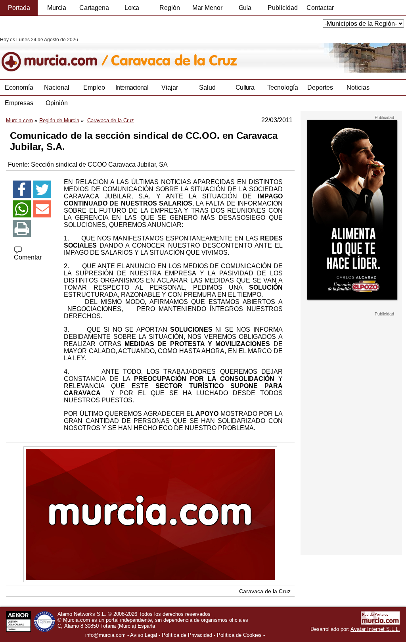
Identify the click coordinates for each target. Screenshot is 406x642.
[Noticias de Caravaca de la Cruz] (193, 55)
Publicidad (283, 7)
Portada (19, 7)
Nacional (56, 87)
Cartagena (94, 7)
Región (169, 7)
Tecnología (282, 87)
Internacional (131, 87)
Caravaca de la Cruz (265, 591)
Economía (19, 87)
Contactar (320, 7)
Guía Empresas (245, 9)
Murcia (56, 7)
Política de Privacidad (187, 635)
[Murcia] (54, 55)
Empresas (19, 103)
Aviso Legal (143, 635)
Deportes (320, 87)
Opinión (57, 103)
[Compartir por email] (42, 209)
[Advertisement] (351, 436)
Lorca (131, 7)
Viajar (169, 87)
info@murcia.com (105, 635)
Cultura (245, 87)
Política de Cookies (239, 635)
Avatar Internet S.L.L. (375, 629)
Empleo (94, 87)
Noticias (358, 87)
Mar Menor (207, 7)
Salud (207, 87)
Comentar (28, 257)
